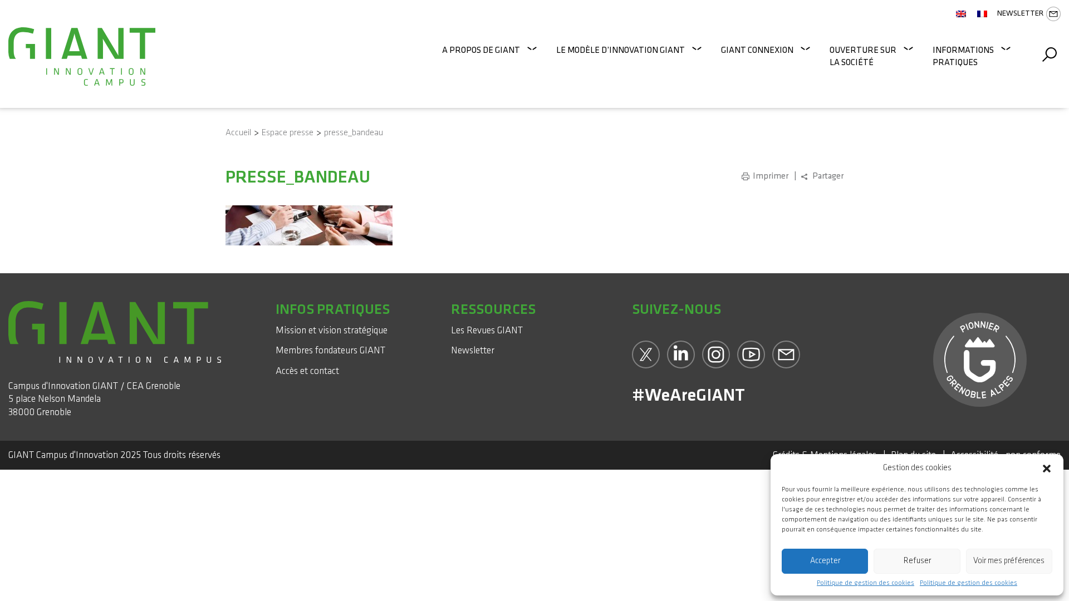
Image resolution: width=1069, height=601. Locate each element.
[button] (1046, 468)
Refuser (917, 560)
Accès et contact (307, 371)
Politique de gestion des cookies (865, 583)
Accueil (238, 132)
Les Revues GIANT (487, 330)
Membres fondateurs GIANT (330, 350)
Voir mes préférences (1009, 560)
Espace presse (287, 132)
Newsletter (1020, 13)
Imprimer (770, 176)
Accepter (825, 560)
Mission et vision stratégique (332, 330)
